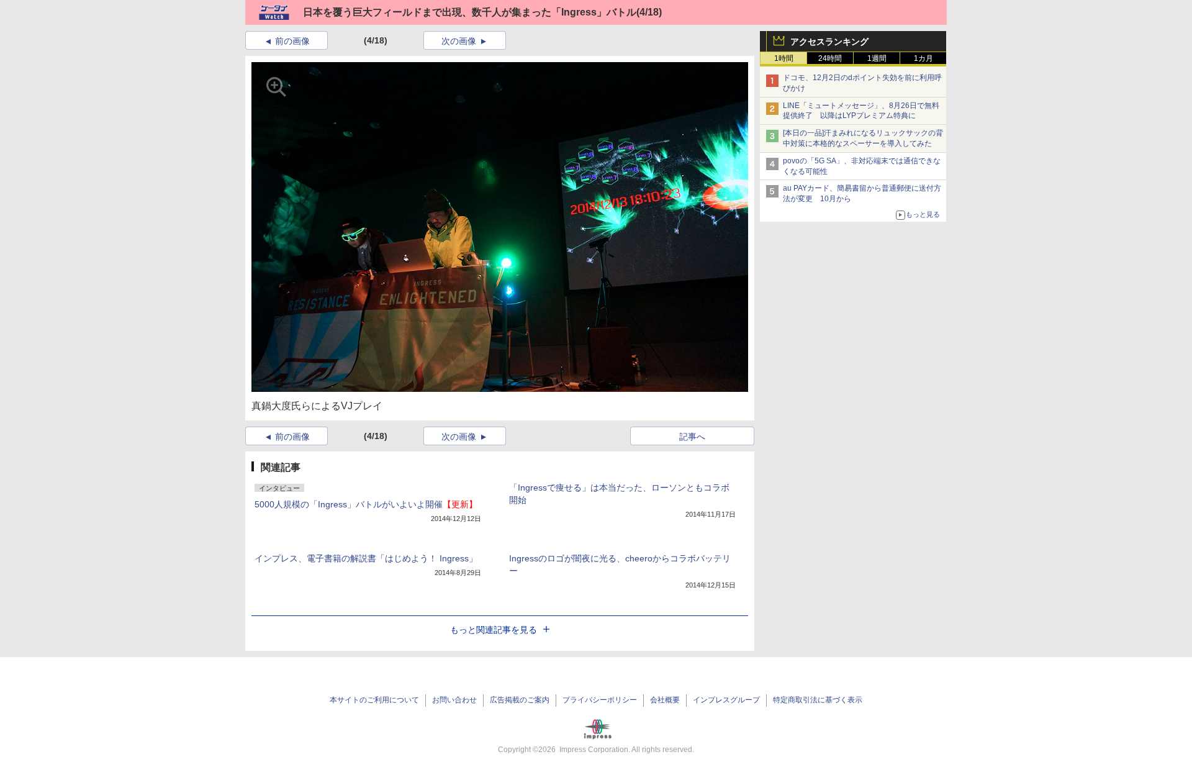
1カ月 (923, 58)
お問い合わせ (454, 700)
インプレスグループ (726, 700)
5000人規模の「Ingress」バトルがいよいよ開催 (366, 504)
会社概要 (665, 700)
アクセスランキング (829, 42)
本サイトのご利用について (374, 700)
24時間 (830, 58)
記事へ (692, 437)
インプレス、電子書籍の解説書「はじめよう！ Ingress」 (366, 558)
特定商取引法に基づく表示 (817, 700)
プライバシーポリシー (599, 700)
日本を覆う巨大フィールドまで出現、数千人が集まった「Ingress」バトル (469, 12)
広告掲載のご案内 (519, 700)
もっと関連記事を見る (493, 630)
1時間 (783, 58)
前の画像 (292, 41)
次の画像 (458, 41)
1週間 (877, 58)
